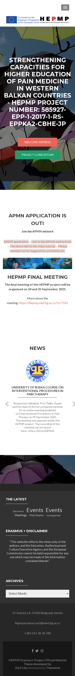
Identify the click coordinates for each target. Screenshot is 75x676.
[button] (4, 401)
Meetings (21, 515)
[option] (37, 398)
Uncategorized (53, 515)
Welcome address (37, 142)
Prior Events (36, 515)
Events (34, 509)
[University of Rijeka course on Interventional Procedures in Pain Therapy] (37, 371)
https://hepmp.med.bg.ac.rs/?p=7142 (43, 303)
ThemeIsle (53, 667)
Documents (18, 511)
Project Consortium (37, 154)
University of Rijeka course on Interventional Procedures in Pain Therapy (37, 391)
